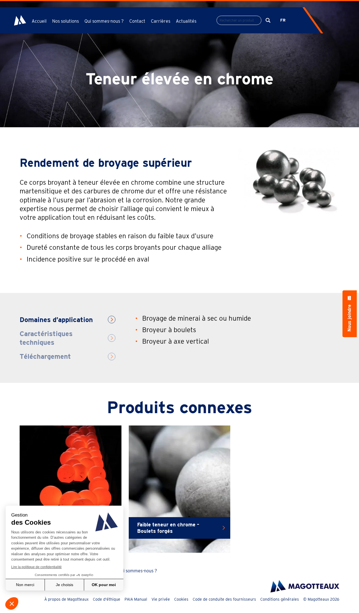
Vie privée (160, 599)
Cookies (181, 599)
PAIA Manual (136, 599)
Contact (137, 21)
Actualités (186, 21)
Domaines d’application (56, 320)
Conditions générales (279, 599)
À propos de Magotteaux (66, 599)
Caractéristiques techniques (46, 338)
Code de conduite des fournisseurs (224, 599)
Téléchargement (45, 356)
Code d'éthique (106, 599)
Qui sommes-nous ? (137, 570)
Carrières (160, 21)
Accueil (39, 21)
